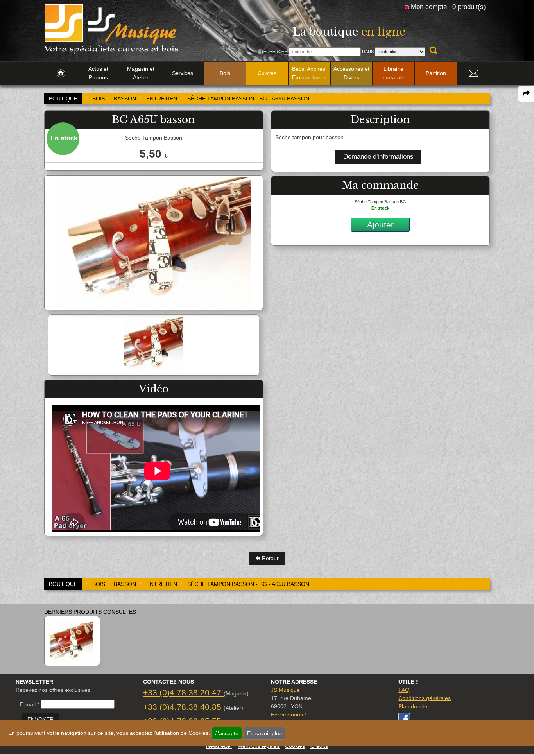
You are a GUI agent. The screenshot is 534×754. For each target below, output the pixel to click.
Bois (225, 73)
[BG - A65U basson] (72, 641)
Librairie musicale (394, 73)
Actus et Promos (98, 73)
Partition (436, 73)
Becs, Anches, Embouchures (309, 73)
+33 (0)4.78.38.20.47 (183, 692)
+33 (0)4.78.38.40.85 (183, 706)
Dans (368, 51)
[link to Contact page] (473, 73)
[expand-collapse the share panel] (526, 94)
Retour (269, 558)
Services (182, 73)
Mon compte (429, 7)
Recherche (273, 51)
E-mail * (29, 704)
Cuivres (267, 73)
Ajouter (380, 224)
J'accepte (226, 733)
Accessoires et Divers (351, 73)
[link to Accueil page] (60, 73)
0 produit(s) (469, 7)
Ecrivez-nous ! (288, 714)
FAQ (403, 690)
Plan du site (412, 706)
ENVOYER (40, 719)
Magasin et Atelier (140, 73)
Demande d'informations (378, 156)
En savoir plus (264, 733)
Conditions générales (424, 698)
